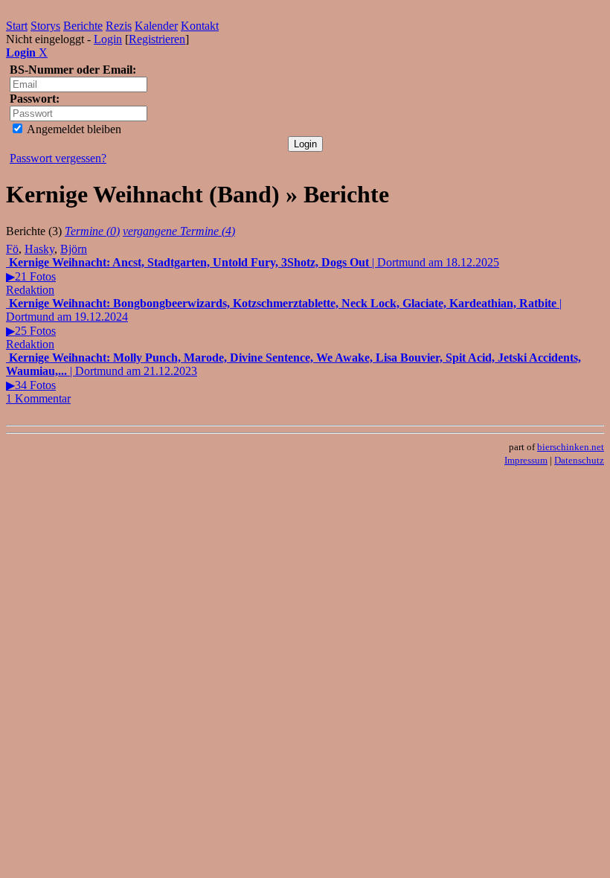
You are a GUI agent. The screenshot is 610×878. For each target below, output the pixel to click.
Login (108, 39)
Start (17, 25)
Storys (45, 25)
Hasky (39, 249)
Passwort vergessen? (58, 158)
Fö (12, 249)
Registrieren (157, 39)
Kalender (156, 25)
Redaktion (30, 289)
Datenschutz (579, 460)
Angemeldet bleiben (73, 129)
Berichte (83, 25)
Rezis (119, 25)
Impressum (526, 460)
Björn (73, 249)
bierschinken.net (570, 446)
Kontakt (200, 25)
